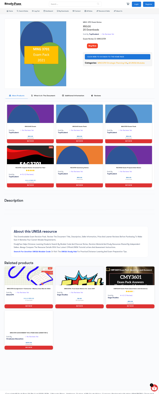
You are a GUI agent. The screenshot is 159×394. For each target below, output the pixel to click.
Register (148, 4)
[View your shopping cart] (127, 4)
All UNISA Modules (137, 63)
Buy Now (92, 46)
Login (136, 4)
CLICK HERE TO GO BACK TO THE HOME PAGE (105, 57)
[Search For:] (75, 4)
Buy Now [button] (30, 141)
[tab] (17, 96)
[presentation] (17, 96)
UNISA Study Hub (69, 252)
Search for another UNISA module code (32, 252)
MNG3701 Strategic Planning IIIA (112, 63)
